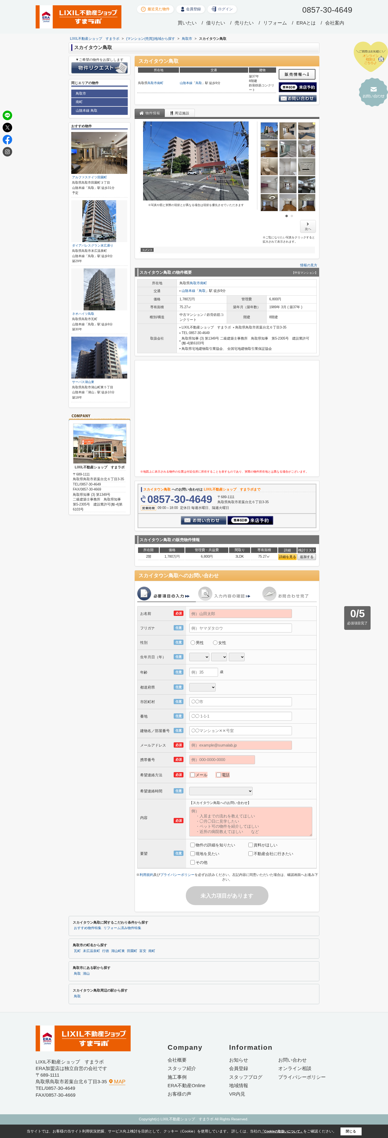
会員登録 (193, 9)
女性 (222, 642)
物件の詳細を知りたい (215, 845)
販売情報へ (296, 74)
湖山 (86, 973)
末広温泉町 (91, 951)
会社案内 (334, 23)
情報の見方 (308, 265)
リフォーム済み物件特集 (122, 928)
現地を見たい (207, 853)
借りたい (215, 23)
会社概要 (177, 1060)
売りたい (244, 23)
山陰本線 (186, 83)
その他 (201, 862)
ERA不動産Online (186, 1085)
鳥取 (199, 83)
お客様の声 (179, 1094)
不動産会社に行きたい (273, 853)
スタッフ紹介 (182, 1068)
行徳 (105, 951)
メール (201, 775)
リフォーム (275, 23)
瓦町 (77, 951)
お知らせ (238, 1060)
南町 (160, 83)
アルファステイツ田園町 (89, 177)
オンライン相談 (294, 1068)
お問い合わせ (292, 1060)
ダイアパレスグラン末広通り (92, 245)
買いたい (187, 23)
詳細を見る (287, 557)
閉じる (351, 1131)
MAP (119, 1082)
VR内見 (237, 1094)
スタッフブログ (245, 1077)
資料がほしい (265, 845)
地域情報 (238, 1085)
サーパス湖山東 (83, 382)
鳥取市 (152, 83)
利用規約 (146, 875)
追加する (307, 557)
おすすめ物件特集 (87, 928)
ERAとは (306, 23)
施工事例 (177, 1077)
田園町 (132, 951)
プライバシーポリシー (177, 875)
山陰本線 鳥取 (86, 110)
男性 (200, 642)
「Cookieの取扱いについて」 (282, 1131)
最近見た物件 (159, 9)
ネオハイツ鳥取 (83, 314)
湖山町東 (118, 951)
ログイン (225, 9)
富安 (142, 951)
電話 (226, 775)
